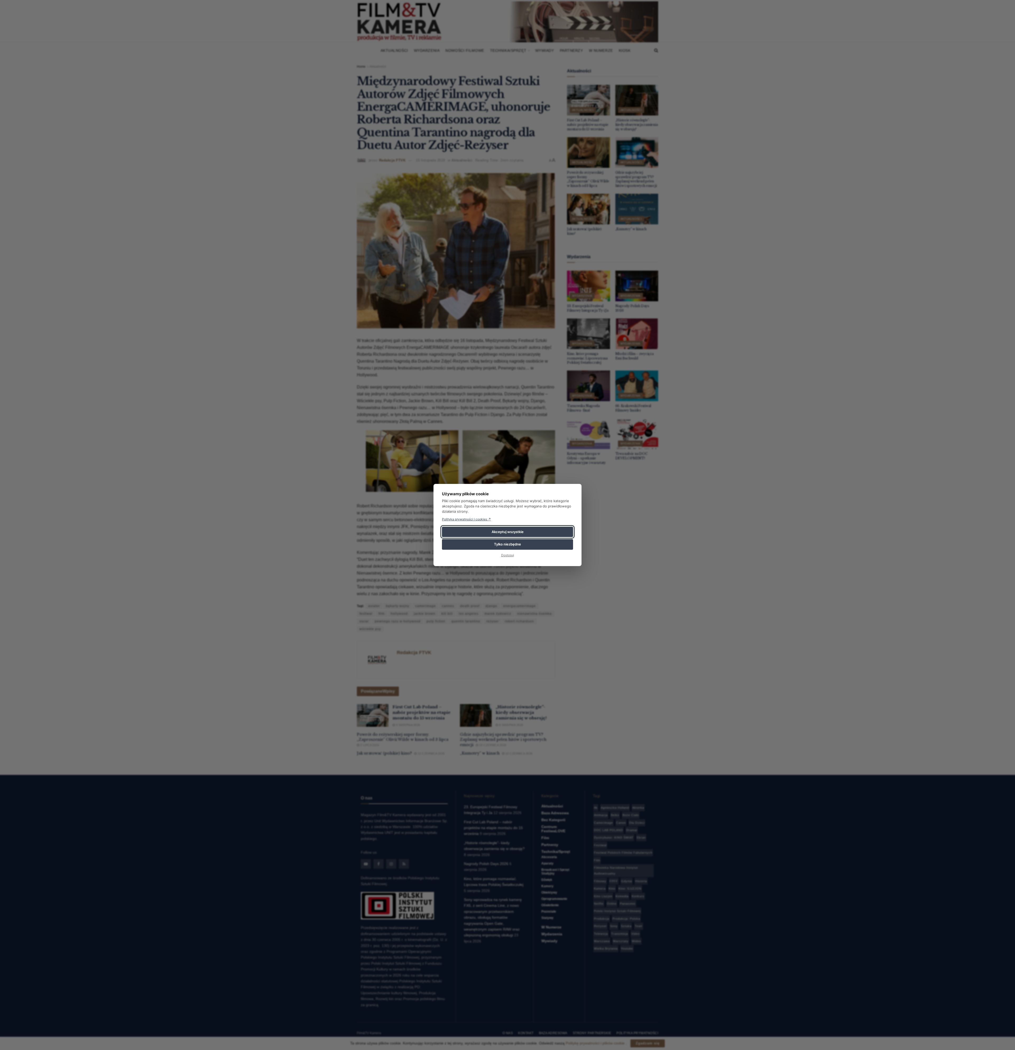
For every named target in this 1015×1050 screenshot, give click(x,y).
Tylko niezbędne (507, 544)
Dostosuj (507, 555)
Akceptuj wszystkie (508, 532)
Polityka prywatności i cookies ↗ (466, 519)
